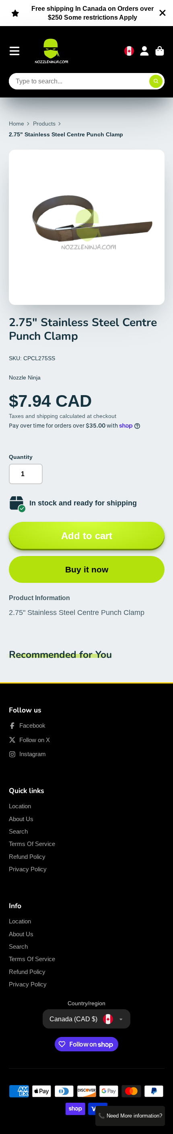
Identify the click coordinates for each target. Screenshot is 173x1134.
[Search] (156, 81)
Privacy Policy (28, 869)
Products (44, 123)
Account (144, 51)
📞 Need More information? (130, 1116)
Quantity (21, 457)
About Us (21, 819)
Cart (160, 51)
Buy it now (86, 569)
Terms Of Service (32, 843)
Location (20, 806)
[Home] (51, 50)
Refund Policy (27, 856)
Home (16, 123)
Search (18, 831)
